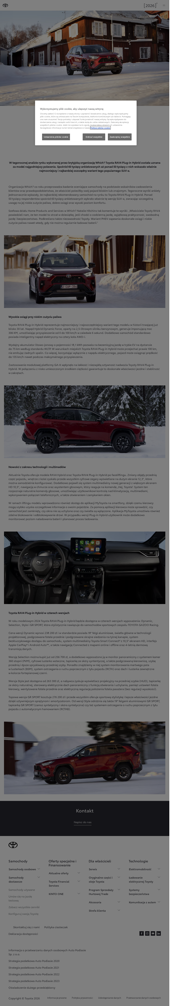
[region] (86, 123)
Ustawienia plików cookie (56, 136)
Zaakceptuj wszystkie (120, 136)
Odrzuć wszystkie (94, 136)
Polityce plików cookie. (100, 127)
